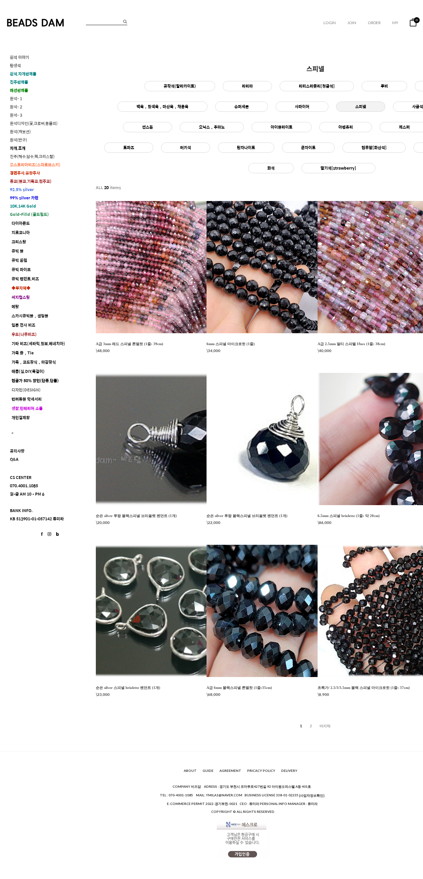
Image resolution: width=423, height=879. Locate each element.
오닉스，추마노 (212, 127)
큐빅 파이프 (21, 269)
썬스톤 (147, 127)
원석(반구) (18, 140)
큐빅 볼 (17, 251)
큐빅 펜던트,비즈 (25, 278)
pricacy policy (261, 771)
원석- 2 (16, 106)
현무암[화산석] (374, 147)
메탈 (15, 306)
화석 (271, 168)
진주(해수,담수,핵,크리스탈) (32, 156)
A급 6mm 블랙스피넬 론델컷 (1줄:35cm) (239, 688)
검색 (125, 21)
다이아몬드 (21, 223)
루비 (384, 86)
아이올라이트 (281, 127)
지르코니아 (21, 232)
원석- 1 (16, 98)
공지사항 (17, 451)
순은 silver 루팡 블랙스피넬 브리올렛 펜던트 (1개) (136, 516)
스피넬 (360, 106)
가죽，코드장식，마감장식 (34, 362)
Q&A (14, 459)
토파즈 (128, 147)
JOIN (351, 22)
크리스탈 (19, 241)
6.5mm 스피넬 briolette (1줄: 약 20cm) (349, 516)
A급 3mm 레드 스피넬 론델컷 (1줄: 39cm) (129, 344)
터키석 (185, 147)
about (190, 771)
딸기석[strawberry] (338, 168)
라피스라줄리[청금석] (317, 86)
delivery (289, 771)
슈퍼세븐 (241, 106)
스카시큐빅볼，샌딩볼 (30, 315)
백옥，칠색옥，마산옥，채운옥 (162, 106)
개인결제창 (21, 417)
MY (395, 22)
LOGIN (330, 22)
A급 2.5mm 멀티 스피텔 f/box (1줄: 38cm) (351, 344)
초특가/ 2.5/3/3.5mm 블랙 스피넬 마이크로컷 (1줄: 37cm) (364, 688)
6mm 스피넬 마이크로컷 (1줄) (231, 344)
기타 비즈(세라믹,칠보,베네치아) (38, 343)
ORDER (374, 22)
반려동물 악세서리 (27, 399)
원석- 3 (16, 115)
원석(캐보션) (20, 131)
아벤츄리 (345, 127)
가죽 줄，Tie (23, 352)
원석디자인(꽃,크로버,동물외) (34, 123)
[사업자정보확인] (312, 795)
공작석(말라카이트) (180, 86)
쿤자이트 (308, 147)
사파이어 (302, 106)
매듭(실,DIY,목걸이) (28, 371)
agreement (230, 771)
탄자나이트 (246, 147)
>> (325, 726)
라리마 (247, 86)
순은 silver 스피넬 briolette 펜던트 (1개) (128, 688)
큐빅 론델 (19, 260)
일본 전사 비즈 (23, 325)
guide (208, 771)
